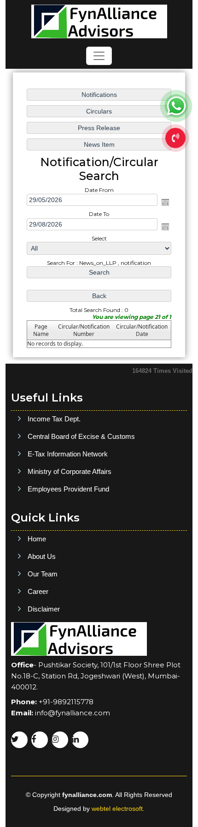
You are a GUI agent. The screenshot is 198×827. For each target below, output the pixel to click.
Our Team (43, 573)
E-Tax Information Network (68, 453)
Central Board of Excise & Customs (81, 436)
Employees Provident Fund (68, 488)
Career (38, 591)
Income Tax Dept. (54, 418)
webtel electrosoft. (118, 808)
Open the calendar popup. (165, 202)
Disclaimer (44, 608)
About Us (42, 556)
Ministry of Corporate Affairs (69, 471)
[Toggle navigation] (99, 56)
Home (37, 538)
